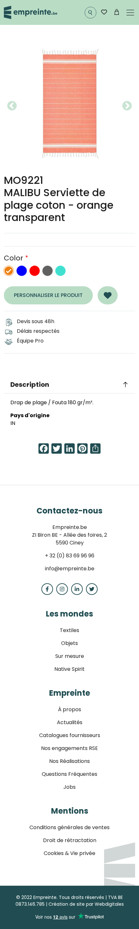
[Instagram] (62, 589)
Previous (11, 105)
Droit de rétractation (69, 840)
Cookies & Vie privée (69, 853)
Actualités (69, 722)
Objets (69, 643)
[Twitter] (92, 589)
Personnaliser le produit (48, 295)
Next (127, 105)
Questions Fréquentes (69, 774)
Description (29, 384)
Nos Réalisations (69, 761)
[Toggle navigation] (130, 12)
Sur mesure (69, 656)
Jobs (69, 787)
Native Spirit (69, 669)
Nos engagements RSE (69, 748)
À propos (69, 709)
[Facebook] (47, 589)
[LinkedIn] (77, 589)
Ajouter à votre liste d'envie (108, 295)
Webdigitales (109, 904)
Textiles (69, 630)
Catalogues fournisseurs (69, 735)
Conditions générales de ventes (69, 827)
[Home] (30, 12)
